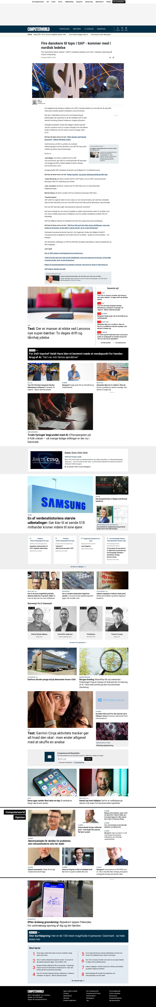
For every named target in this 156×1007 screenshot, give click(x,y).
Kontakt (108, 2)
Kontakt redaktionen (69, 1000)
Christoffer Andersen (65, 634)
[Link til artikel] (60, 305)
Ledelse (104, 332)
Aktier (30, 515)
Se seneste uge (77, 980)
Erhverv (77, 29)
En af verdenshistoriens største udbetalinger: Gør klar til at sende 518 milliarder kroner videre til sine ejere (104, 954)
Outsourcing (101, 591)
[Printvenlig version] (113, 57)
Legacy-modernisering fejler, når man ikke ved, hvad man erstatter (80, 276)
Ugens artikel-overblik (70, 991)
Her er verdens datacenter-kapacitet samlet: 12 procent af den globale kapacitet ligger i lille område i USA (55, 961)
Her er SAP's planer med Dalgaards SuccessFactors (64, 253)
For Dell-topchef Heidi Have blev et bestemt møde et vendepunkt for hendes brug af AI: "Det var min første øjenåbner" (112, 337)
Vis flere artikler (106, 342)
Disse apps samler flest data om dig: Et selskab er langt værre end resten (54, 954)
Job (47, 2)
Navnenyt (66, 998)
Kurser (60, 2)
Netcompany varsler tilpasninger (101, 34)
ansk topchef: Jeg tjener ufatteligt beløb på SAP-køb (87, 174)
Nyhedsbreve (99, 2)
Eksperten (79, 2)
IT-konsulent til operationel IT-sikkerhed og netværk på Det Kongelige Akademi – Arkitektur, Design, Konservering (116, 552)
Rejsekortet (32, 919)
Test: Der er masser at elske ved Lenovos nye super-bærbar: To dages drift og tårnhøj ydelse (112, 297)
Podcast (66, 993)
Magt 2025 (33, 932)
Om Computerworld (38, 2)
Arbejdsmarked (33, 432)
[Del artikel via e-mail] (110, 57)
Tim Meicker (91, 634)
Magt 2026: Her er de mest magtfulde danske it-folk (50, 34)
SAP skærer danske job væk (55, 269)
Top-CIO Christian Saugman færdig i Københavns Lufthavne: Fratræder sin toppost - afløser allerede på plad (110, 308)
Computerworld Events (93, 993)
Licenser (98, 711)
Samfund (101, 29)
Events (54, 2)
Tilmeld (88, 759)
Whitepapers (90, 998)
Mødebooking (69, 2)
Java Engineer (86, 546)
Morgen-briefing (84, 677)
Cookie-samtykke (114, 993)
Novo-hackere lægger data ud (78, 34)
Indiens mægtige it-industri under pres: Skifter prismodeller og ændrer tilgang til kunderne (104, 968)
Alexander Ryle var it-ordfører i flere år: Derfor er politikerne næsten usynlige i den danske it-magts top (112, 326)
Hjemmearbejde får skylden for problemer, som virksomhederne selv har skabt (100, 974)
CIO (103, 303)
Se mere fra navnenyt (77, 642)
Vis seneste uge (120, 342)
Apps (29, 798)
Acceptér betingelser (65, 762)
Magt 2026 (105, 322)
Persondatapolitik (114, 991)
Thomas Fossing (117, 634)
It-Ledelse (89, 29)
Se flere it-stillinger (77, 567)
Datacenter (66, 591)
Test (29, 325)
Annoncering (89, 2)
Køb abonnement (119, 2)
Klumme (104, 313)
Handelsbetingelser (115, 998)
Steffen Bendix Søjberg (39, 634)
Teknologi (64, 29)
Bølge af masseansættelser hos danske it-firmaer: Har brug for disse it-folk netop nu (76, 265)
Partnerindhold (90, 996)
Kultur (98, 496)
